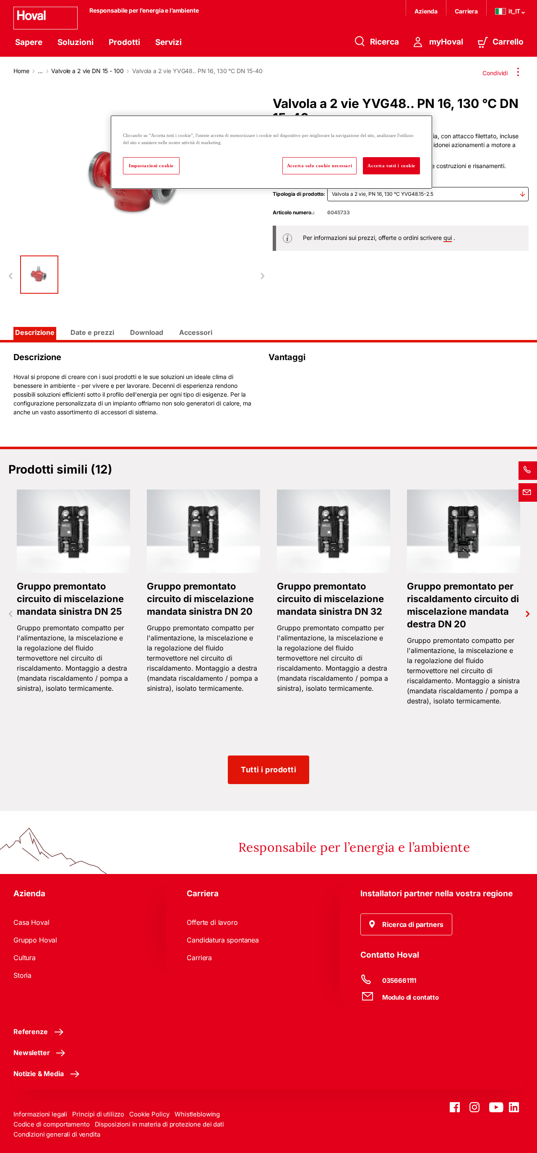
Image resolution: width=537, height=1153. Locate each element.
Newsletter (31, 1052)
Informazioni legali (40, 1114)
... (40, 70)
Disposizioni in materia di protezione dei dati (159, 1124)
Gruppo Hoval (35, 940)
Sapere (28, 42)
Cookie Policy (149, 1114)
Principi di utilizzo (98, 1114)
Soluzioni (75, 42)
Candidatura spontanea (223, 940)
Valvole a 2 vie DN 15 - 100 (87, 70)
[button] (406, 924)
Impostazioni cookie (151, 165)
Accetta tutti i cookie (391, 165)
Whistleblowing (197, 1114)
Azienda (426, 11)
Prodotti (124, 42)
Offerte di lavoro (212, 922)
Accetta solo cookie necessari (319, 165)
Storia (22, 975)
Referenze (30, 1031)
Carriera (466, 11)
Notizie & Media (38, 1073)
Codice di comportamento (51, 1124)
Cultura (24, 957)
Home (21, 70)
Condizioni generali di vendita (56, 1134)
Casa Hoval (31, 922)
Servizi (168, 42)
